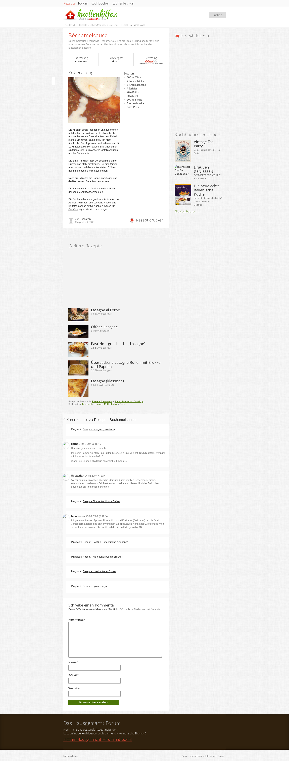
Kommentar (76, 619)
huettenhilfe (71, 24)
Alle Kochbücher (185, 211)
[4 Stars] (153, 61)
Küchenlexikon (123, 3)
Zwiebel (133, 88)
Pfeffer (136, 107)
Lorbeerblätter (136, 81)
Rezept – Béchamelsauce (133, 24)
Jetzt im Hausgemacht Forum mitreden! (97, 739)
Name (73, 662)
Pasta (122, 404)
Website (74, 688)
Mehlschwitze (110, 404)
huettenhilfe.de (70, 756)
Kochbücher (100, 3)
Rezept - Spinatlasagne (95, 586)
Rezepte (69, 3)
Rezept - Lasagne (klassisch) (99, 429)
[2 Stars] (149, 61)
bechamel (87, 404)
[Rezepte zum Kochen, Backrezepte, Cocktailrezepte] (90, 15)
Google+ (221, 756)
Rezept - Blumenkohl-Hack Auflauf (101, 501)
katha (74, 443)
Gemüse (73, 209)
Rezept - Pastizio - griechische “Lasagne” (105, 542)
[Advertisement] (203, 86)
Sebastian (85, 218)
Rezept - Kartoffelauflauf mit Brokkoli (102, 556)
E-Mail (73, 675)
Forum (83, 3)
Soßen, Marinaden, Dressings (104, 24)
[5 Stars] (156, 61)
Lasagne (98, 404)
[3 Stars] (151, 61)
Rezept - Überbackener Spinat (99, 571)
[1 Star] (146, 61)
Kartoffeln (73, 205)
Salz (129, 107)
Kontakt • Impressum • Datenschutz (199, 756)
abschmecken (95, 191)
